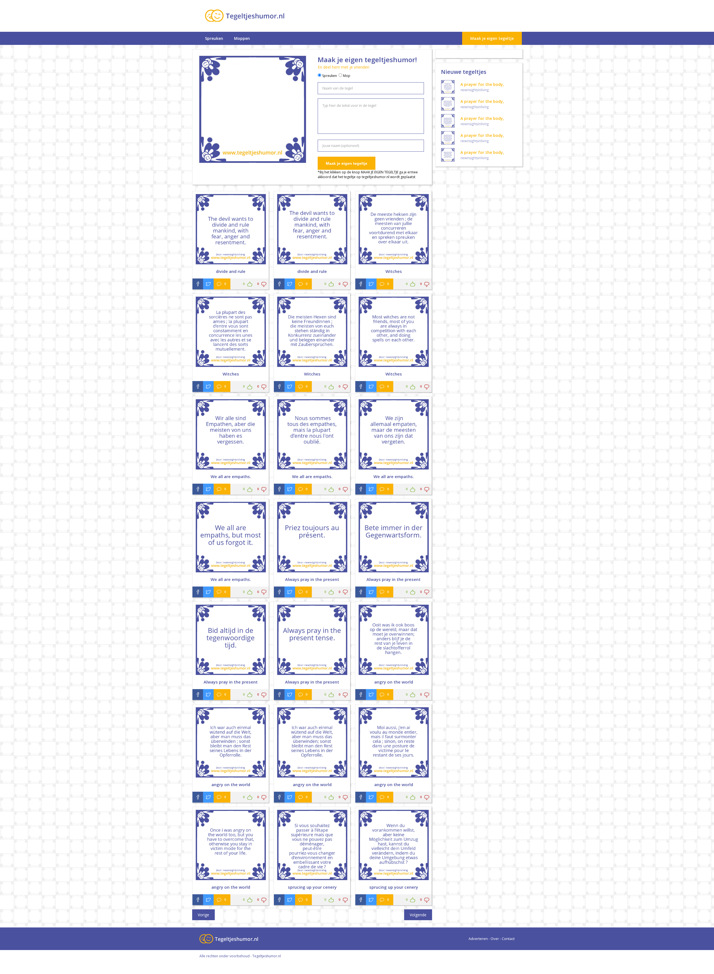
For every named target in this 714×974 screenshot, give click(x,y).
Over (495, 938)
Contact (508, 938)
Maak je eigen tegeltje (492, 38)
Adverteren (478, 938)
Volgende (418, 914)
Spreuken (214, 38)
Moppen (242, 38)
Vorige (203, 914)
